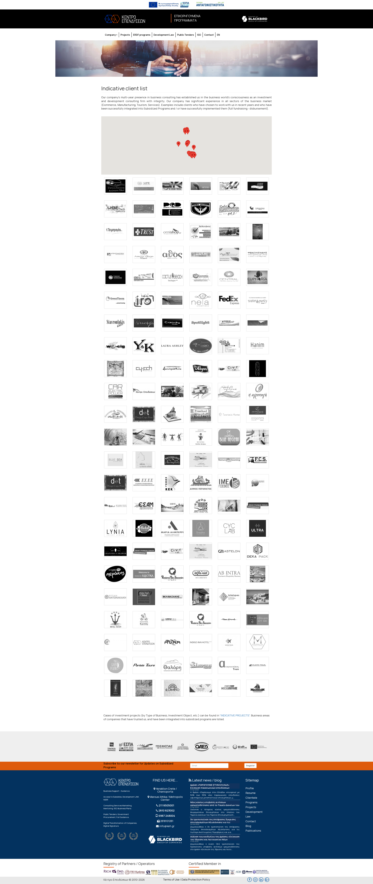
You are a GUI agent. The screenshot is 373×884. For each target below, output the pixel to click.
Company (110, 34)
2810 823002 (167, 810)
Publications (253, 830)
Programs (251, 802)
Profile (250, 788)
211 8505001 (166, 805)
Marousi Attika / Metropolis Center (166, 798)
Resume (251, 793)
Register (250, 765)
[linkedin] (261, 879)
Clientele (251, 797)
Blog (248, 826)
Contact (209, 34)
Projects (125, 34)
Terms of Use (171, 879)
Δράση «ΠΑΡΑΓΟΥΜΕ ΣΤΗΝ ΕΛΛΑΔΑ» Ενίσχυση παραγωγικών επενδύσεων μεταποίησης (209, 787)
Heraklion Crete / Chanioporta (166, 790)
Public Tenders (185, 34)
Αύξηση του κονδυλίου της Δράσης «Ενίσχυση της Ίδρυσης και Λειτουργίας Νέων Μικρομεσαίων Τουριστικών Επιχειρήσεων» (215, 839)
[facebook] (249, 879)
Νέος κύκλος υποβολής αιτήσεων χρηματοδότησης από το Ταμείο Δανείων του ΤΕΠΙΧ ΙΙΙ (214, 805)
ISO (199, 34)
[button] (194, 155)
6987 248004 (167, 815)
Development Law (164, 34)
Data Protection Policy (195, 879)
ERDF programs (141, 34)
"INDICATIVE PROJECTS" (235, 715)
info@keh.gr (166, 826)
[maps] (255, 879)
